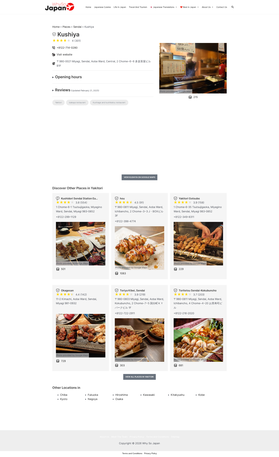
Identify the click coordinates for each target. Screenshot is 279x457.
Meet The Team (119, 436)
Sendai (77, 26)
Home (88, 7)
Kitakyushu (177, 394)
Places (66, 26)
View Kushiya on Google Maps (139, 177)
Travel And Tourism (138, 7)
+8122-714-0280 (67, 47)
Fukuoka (93, 394)
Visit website (64, 54)
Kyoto (63, 399)
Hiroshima (121, 394)
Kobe (201, 394)
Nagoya (92, 399)
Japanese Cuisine (102, 7)
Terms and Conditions (157, 436)
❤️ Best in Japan (188, 7)
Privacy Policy (137, 436)
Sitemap (175, 436)
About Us (206, 7)
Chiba (63, 394)
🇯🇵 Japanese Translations (162, 7)
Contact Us (221, 7)
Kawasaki (149, 394)
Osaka (119, 399)
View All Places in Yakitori (139, 377)
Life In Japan (120, 7)
